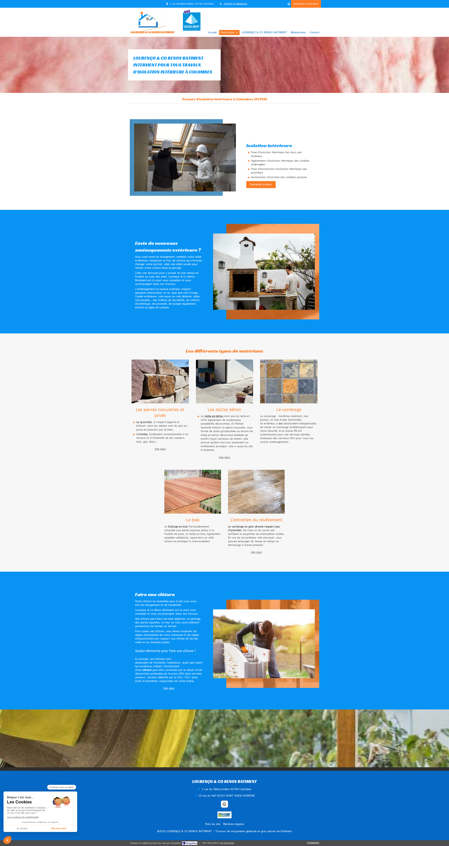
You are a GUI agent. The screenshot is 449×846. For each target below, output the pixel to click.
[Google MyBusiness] (289, 5)
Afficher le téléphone (235, 3)
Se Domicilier (227, 843)
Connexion (313, 842)
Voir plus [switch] (160, 449)
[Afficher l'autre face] (160, 381)
